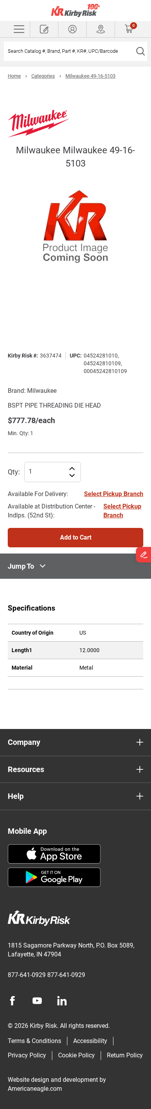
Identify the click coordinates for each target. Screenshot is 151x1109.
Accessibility (90, 1041)
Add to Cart (75, 537)
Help (16, 796)
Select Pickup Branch (113, 494)
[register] (44, 29)
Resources (26, 769)
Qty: (14, 472)
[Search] (140, 51)
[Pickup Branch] (101, 29)
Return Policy (125, 1055)
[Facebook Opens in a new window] (12, 1000)
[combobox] (69, 51)
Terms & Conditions (34, 1041)
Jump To (21, 566)
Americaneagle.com (35, 1088)
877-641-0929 (27, 975)
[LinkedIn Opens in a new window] (62, 1000)
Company (24, 742)
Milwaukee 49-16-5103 (90, 76)
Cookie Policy (76, 1055)
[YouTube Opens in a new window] (37, 1000)
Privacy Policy (27, 1055)
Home (14, 76)
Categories (43, 76)
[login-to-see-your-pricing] (72, 29)
